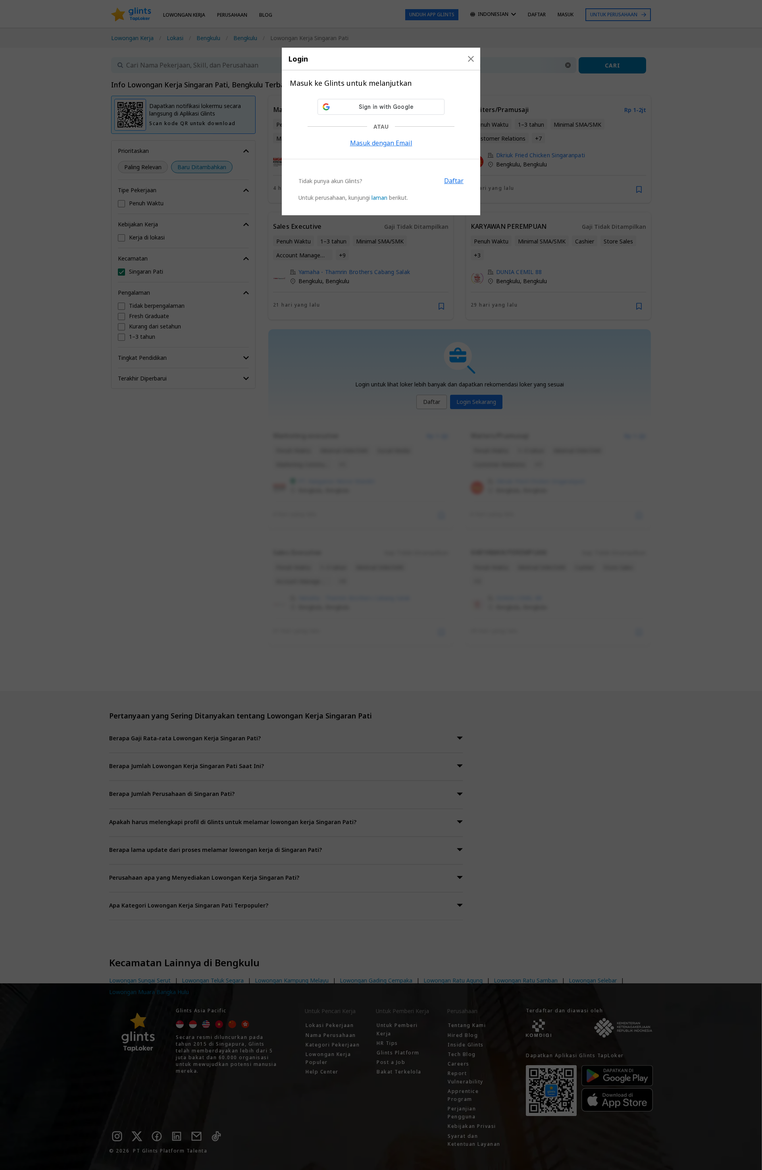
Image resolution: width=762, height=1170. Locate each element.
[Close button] (471, 58)
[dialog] (381, 131)
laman (379, 197)
